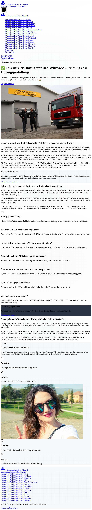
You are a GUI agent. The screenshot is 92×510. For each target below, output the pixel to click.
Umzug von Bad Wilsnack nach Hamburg (20, 24)
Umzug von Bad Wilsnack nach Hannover (20, 44)
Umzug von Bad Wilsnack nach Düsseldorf (20, 34)
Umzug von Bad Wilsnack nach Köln (18, 28)
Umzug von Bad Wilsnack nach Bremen (19, 42)
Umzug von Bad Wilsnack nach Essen (19, 40)
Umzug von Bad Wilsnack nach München (20, 26)
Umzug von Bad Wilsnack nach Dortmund (20, 38)
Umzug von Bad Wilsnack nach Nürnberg (20, 46)
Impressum (9, 50)
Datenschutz (9, 52)
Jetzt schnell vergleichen (9, 182)
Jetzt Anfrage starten (8, 315)
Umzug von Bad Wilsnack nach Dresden (19, 48)
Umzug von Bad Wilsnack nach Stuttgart (19, 32)
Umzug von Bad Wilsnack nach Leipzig (19, 36)
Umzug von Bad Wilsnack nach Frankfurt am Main (23, 30)
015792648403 (6, 6)
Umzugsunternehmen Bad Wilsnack (18, 20)
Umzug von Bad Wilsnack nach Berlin (19, 22)
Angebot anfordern (18, 6)
